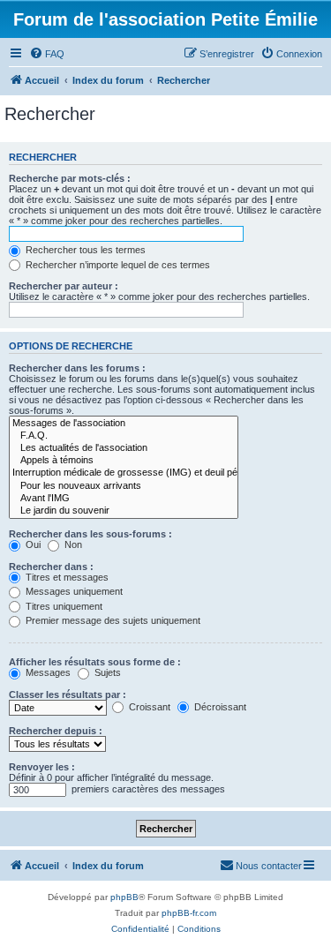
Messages (47, 672)
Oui (32, 544)
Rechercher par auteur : (63, 286)
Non (72, 544)
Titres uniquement (62, 606)
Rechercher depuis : (55, 730)
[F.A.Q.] (124, 436)
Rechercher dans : (51, 566)
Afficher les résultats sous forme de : (95, 662)
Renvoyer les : (42, 767)
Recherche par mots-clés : (70, 178)
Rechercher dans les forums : (77, 368)
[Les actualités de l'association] (124, 448)
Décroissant (219, 707)
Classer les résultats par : (67, 694)
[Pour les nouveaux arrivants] (124, 486)
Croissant (148, 707)
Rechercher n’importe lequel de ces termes (116, 264)
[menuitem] (46, 53)
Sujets (106, 672)
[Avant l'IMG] (124, 498)
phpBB (124, 897)
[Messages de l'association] (124, 423)
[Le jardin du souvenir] (124, 511)
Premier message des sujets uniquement (111, 620)
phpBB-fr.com (189, 913)
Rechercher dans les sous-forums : (90, 534)
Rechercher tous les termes (84, 249)
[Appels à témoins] (124, 460)
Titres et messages (66, 577)
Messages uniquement (73, 591)
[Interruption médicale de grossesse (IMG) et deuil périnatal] (124, 473)
